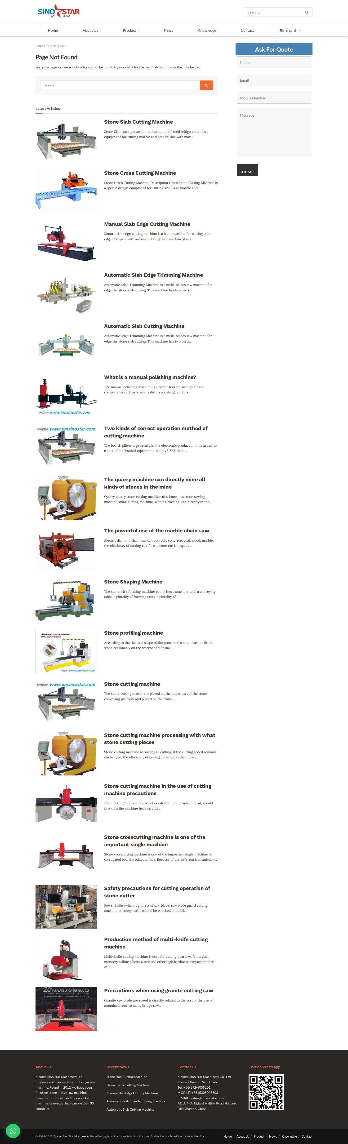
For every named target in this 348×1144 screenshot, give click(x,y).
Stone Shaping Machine (133, 582)
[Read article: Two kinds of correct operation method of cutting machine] (66, 447)
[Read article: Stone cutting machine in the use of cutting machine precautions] (66, 805)
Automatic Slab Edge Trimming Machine (153, 275)
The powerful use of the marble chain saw (156, 531)
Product (129, 30)
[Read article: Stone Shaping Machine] (66, 600)
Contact (247, 30)
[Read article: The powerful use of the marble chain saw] (66, 549)
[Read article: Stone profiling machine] (66, 651)
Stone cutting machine (132, 684)
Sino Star (199, 1136)
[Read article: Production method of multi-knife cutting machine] (66, 958)
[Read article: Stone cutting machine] (66, 703)
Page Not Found (56, 46)
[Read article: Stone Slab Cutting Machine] (66, 140)
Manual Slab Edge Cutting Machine (147, 224)
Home (53, 30)
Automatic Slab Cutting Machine (144, 326)
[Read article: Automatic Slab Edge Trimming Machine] (66, 294)
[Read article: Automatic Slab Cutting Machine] (66, 345)
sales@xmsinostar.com (207, 1098)
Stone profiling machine (133, 633)
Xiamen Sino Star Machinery (70, 1136)
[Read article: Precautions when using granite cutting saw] (66, 1009)
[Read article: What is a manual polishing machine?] (66, 396)
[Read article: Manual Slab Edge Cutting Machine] (66, 243)
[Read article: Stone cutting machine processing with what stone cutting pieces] (66, 754)
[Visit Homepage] (60, 12)
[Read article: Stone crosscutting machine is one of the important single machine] (66, 856)
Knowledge (207, 30)
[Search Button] (307, 12)
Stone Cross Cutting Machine (140, 173)
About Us (90, 30)
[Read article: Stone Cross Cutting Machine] (66, 191)
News (168, 30)
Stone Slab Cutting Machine (138, 122)
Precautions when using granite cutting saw (158, 990)
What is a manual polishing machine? (150, 377)
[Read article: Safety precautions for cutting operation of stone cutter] (66, 907)
